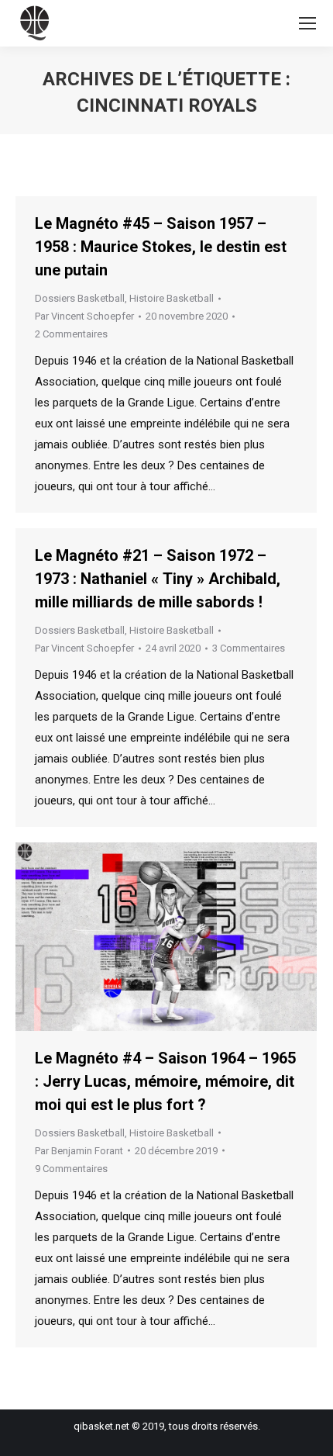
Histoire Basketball (171, 298)
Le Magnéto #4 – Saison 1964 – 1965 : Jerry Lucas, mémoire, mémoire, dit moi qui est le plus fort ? (165, 1081)
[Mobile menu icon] (307, 23)
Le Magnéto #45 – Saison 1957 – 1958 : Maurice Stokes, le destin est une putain (161, 246)
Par (84, 316)
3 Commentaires (248, 648)
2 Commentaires (71, 334)
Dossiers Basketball (80, 298)
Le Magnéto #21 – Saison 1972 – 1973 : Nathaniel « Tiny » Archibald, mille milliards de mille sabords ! (157, 578)
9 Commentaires (71, 1168)
